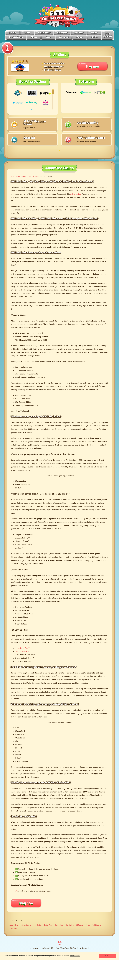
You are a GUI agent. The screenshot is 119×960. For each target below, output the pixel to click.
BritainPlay (48, 925)
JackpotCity (14, 925)
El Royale (79, 925)
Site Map (73, 948)
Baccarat (64, 37)
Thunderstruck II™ (23, 651)
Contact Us (85, 948)
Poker (94, 32)
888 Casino (37, 925)
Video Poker (44, 32)
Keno (48, 37)
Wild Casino (97, 925)
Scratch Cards (16, 37)
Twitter (78, 948)
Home (12, 32)
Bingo (34, 37)
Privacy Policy (64, 948)
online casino (75, 194)
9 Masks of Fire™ (22, 648)
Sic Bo (94, 37)
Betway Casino (26, 925)
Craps (79, 37)
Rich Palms (70, 925)
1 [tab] (59, 150)
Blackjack (62, 32)
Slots (27, 32)
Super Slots (59, 925)
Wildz (88, 925)
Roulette (78, 32)
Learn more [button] (75, 956)
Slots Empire (14, 928)
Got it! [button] (107, 956)
